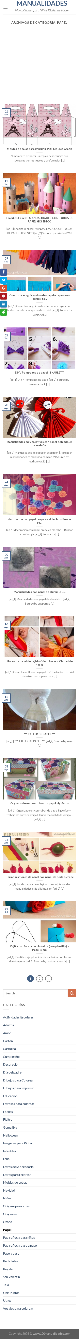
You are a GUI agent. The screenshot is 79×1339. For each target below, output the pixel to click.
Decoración (11, 1064)
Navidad (9, 1190)
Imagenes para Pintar (17, 1143)
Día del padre (12, 1072)
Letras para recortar (17, 1174)
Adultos (8, 1025)
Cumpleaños (11, 1056)
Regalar (8, 1269)
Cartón (8, 1041)
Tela (6, 1285)
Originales (10, 1214)
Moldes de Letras (15, 1182)
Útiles (7, 1300)
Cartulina (9, 1048)
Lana (6, 1159)
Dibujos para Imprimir (18, 1088)
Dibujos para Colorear (18, 1080)
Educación (10, 1096)
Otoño (7, 1222)
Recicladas (10, 1261)
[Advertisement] (39, 62)
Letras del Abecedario (18, 1167)
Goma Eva (10, 1127)
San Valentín (11, 1277)
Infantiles (9, 1151)
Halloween (10, 1135)
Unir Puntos (11, 1293)
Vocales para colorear (18, 1308)
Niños (7, 1198)
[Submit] (72, 993)
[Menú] (5, 7)
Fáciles (8, 1111)
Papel (7, 1230)
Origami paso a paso (17, 1206)
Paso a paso (11, 1253)
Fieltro (7, 1119)
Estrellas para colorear (18, 1104)
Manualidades (42, 3)
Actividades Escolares (18, 1017)
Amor (7, 1033)
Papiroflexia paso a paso (20, 1245)
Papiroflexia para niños (19, 1237)
